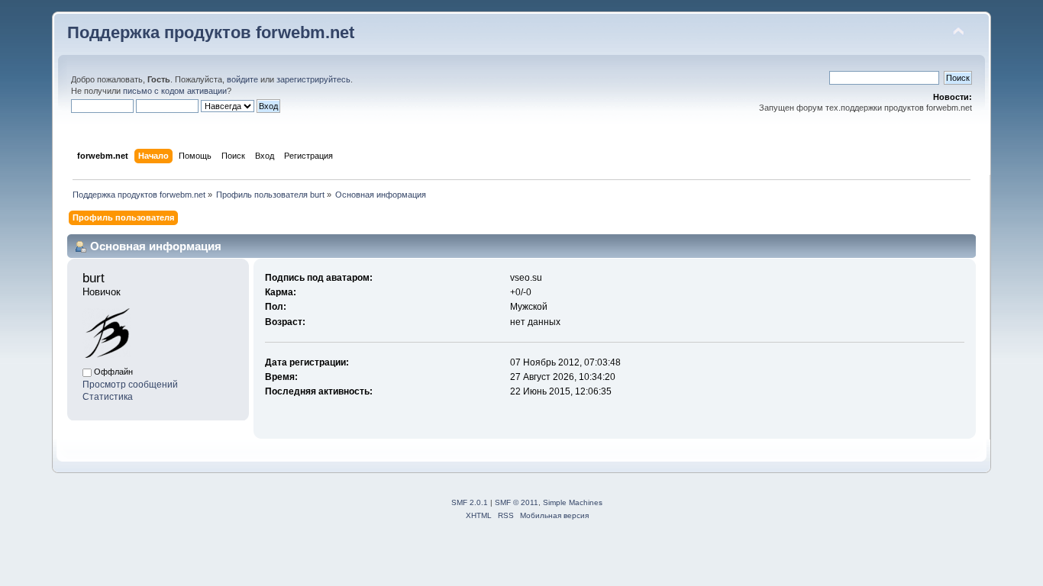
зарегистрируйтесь (313, 79)
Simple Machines (572, 502)
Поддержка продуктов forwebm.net (210, 32)
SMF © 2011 (516, 502)
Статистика (107, 396)
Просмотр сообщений (130, 384)
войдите (242, 79)
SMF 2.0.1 (469, 502)
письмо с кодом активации (175, 90)
